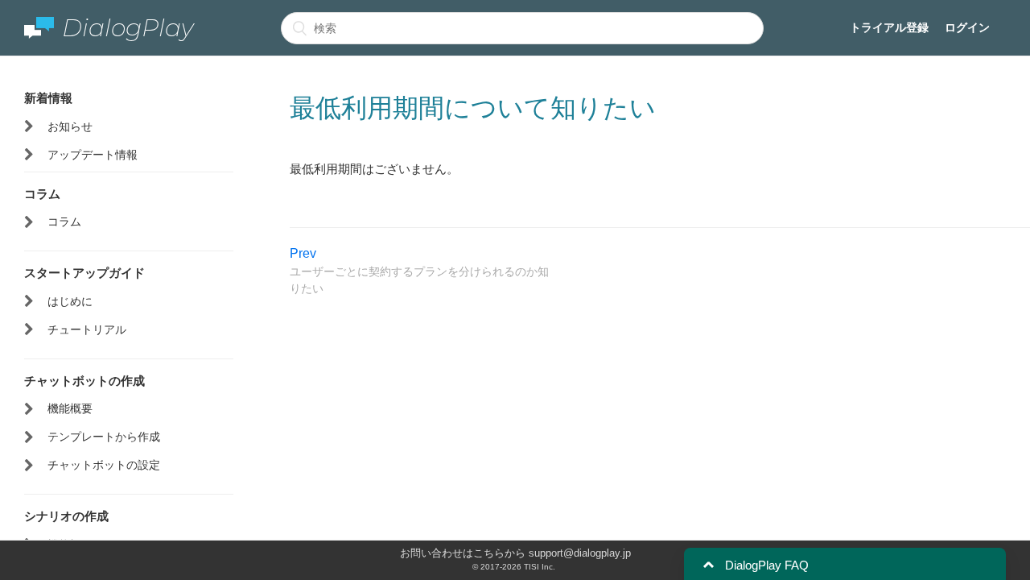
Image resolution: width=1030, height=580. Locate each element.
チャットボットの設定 (103, 464)
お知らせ (70, 126)
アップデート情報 (92, 154)
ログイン (967, 27)
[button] (708, 565)
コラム (42, 193)
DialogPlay (128, 28)
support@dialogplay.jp (580, 553)
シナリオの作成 (66, 516)
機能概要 (70, 408)
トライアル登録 (889, 27)
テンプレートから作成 (103, 436)
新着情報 (48, 97)
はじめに (70, 301)
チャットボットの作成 (84, 380)
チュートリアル (86, 329)
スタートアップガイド (84, 272)
